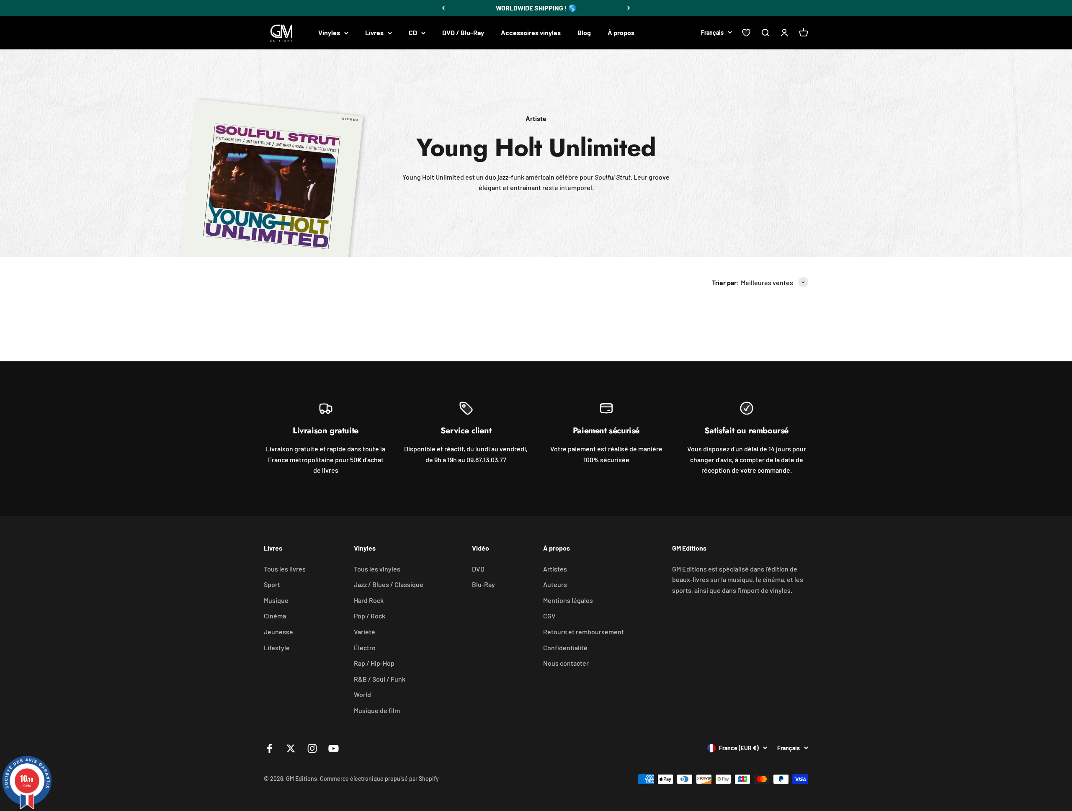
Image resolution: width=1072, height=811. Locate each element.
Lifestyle (277, 647)
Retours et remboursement (583, 632)
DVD (478, 569)
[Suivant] (628, 8)
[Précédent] (443, 8)
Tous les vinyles (377, 569)
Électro (365, 647)
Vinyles (329, 32)
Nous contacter (566, 663)
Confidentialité (565, 647)
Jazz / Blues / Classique (388, 584)
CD (413, 32)
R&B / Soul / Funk (379, 679)
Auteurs (555, 584)
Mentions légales (568, 600)
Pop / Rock (369, 616)
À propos (621, 32)
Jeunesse (278, 632)
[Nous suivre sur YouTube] (333, 748)
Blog (584, 32)
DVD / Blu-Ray (463, 32)
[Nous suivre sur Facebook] (269, 748)
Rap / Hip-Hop (374, 663)
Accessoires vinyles (531, 32)
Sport (272, 584)
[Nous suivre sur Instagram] (312, 748)
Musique (276, 600)
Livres (374, 32)
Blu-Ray (483, 584)
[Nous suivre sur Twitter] (290, 748)
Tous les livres (285, 569)
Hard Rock (369, 600)
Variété (364, 632)
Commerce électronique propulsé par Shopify (379, 778)
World (362, 694)
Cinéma (275, 616)
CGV (549, 616)
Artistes (555, 569)
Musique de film (377, 710)
